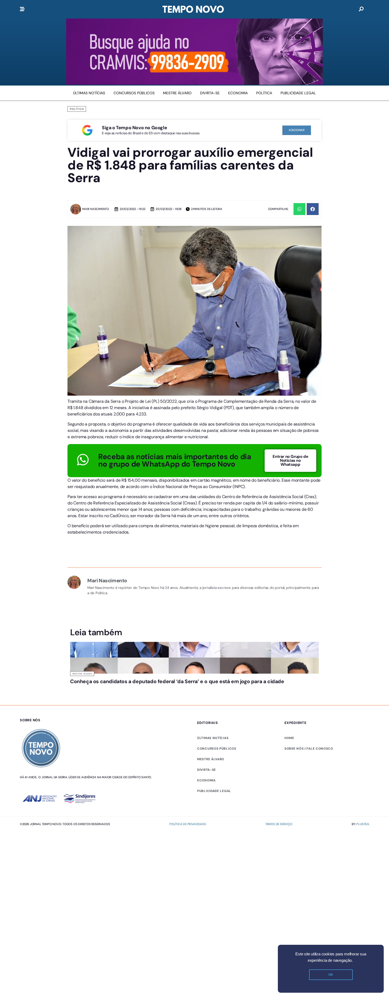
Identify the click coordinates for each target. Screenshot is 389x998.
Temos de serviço (278, 844)
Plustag (362, 844)
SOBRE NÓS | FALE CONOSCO (308, 769)
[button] (299, 209)
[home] (193, 9)
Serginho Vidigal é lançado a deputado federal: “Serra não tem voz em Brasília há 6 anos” (225, 691)
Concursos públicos (216, 769)
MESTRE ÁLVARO (210, 779)
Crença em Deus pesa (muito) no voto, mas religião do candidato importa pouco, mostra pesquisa (161, 691)
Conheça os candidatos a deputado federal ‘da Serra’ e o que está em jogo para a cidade (98, 689)
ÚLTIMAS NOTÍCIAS (212, 758)
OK (330, 975)
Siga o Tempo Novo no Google (134, 128)
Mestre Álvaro (82, 673)
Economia (206, 800)
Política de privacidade (187, 844)
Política (77, 109)
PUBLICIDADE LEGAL (214, 811)
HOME (289, 758)
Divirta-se (206, 790)
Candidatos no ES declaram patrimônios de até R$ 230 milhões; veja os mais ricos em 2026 (288, 691)
